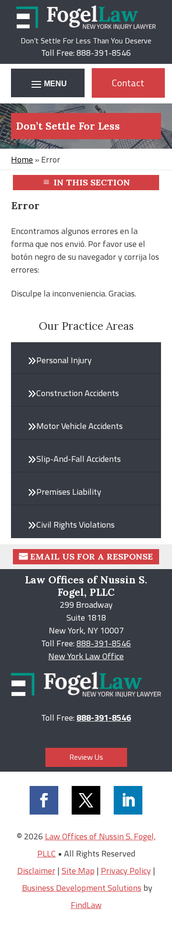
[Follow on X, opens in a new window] (86, 800)
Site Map (78, 870)
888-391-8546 (103, 52)
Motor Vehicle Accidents (79, 425)
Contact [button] (128, 82)
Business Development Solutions (81, 887)
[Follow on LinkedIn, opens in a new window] (128, 800)
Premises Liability (68, 491)
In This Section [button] (92, 182)
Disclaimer (36, 870)
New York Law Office (86, 656)
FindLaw (86, 904)
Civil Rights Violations (75, 524)
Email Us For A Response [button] (91, 556)
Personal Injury (64, 360)
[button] (47, 84)
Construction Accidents (77, 393)
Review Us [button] (86, 757)
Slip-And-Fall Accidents (78, 458)
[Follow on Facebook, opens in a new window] (44, 800)
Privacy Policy (126, 870)
